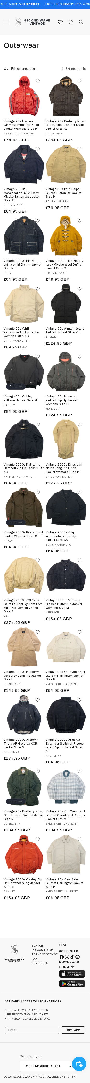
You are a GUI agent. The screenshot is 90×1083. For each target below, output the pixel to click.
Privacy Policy (43, 950)
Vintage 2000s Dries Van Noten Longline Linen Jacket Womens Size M (64, 468)
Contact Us (40, 963)
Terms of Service (45, 954)
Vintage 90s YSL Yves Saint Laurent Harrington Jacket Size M (65, 675)
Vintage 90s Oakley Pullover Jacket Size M (20, 398)
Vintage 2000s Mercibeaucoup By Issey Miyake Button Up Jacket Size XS (22, 195)
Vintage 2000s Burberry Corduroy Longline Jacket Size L (22, 675)
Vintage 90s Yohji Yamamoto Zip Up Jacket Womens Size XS (22, 332)
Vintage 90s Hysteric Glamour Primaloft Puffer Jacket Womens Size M (21, 125)
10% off (73, 1030)
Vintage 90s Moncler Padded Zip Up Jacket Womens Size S (61, 400)
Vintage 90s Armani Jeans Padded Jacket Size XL (65, 330)
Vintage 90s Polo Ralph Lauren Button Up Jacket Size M (63, 193)
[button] (6, 22)
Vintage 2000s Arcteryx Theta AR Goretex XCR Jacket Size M (21, 743)
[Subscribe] (79, 1030)
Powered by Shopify (60, 1076)
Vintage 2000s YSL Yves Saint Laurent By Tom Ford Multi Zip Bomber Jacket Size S (23, 606)
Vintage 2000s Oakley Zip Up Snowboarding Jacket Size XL (23, 883)
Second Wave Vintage (29, 1076)
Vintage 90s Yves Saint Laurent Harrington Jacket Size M (64, 883)
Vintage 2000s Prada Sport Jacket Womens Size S (23, 534)
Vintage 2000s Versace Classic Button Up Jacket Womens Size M (64, 604)
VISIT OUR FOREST (24, 4)
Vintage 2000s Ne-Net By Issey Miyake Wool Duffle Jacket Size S (65, 264)
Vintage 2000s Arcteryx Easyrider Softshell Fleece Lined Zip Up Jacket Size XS (65, 745)
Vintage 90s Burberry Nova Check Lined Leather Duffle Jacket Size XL (65, 125)
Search (37, 945)
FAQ (34, 958)
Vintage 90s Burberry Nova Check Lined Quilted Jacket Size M (24, 815)
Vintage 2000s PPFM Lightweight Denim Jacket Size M (22, 264)
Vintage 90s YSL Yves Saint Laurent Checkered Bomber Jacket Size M (65, 815)
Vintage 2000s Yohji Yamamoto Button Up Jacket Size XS (61, 536)
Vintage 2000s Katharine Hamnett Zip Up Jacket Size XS (24, 468)
